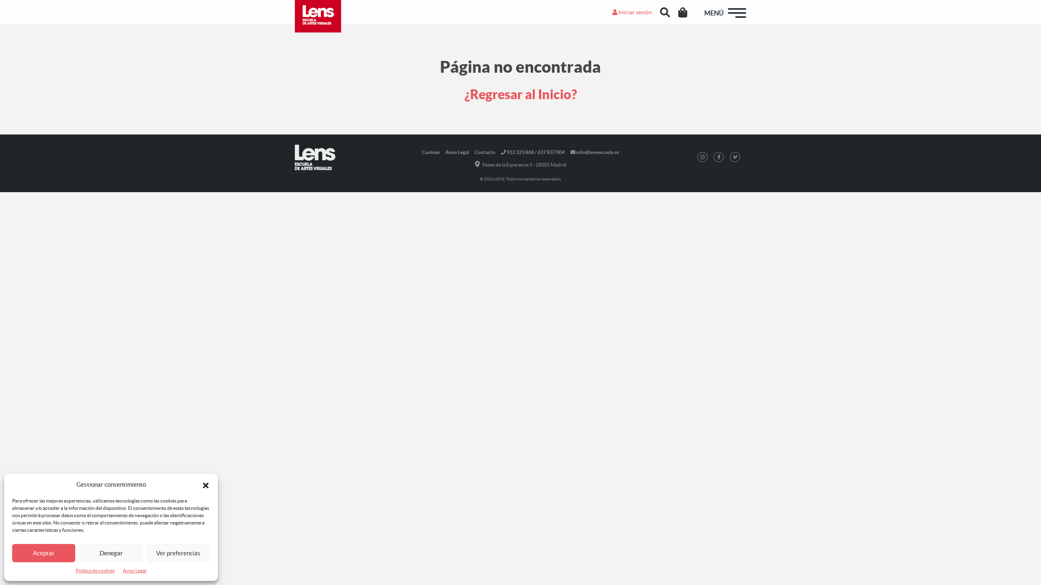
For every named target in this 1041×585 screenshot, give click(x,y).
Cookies (431, 152)
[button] (206, 485)
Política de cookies (95, 570)
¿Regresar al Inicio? (520, 94)
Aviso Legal (134, 570)
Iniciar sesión (634, 12)
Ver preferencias (178, 553)
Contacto (485, 152)
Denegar (111, 553)
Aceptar (43, 553)
